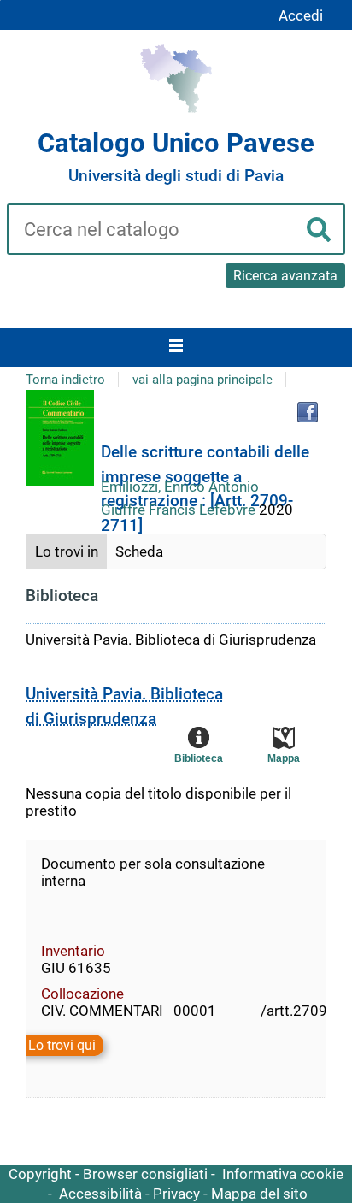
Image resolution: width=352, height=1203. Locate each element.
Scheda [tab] (139, 551)
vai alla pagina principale (202, 379)
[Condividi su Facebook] (307, 412)
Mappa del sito (259, 1193)
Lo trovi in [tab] (66, 551)
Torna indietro (65, 379)
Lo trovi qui (62, 1045)
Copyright (40, 1173)
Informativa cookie (282, 1173)
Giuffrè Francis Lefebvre (180, 509)
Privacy (176, 1193)
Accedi (301, 15)
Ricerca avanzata (285, 276)
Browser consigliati (145, 1173)
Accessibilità (100, 1193)
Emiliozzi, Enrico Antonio (180, 486)
